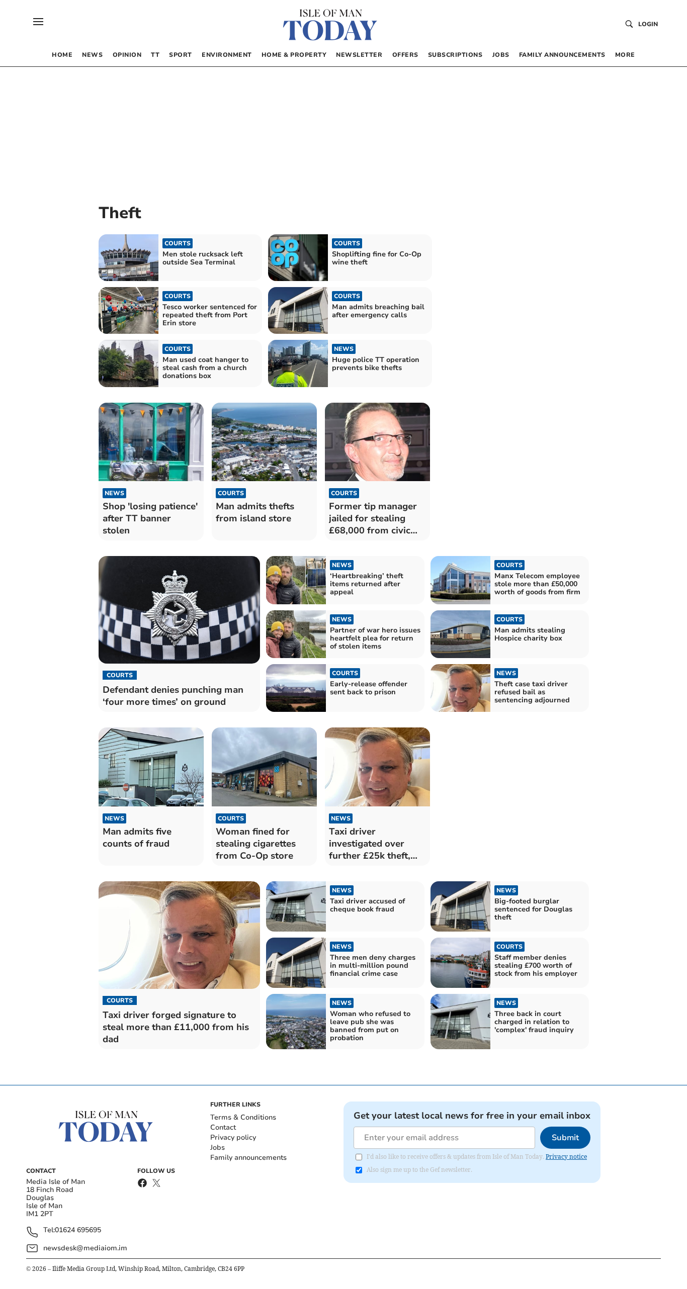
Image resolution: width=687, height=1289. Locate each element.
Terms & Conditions (243, 1117)
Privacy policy (233, 1137)
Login (648, 24)
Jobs (217, 1147)
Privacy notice (566, 1156)
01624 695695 (78, 1230)
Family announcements (248, 1157)
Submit (565, 1137)
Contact (223, 1127)
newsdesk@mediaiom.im (85, 1248)
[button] (38, 22)
